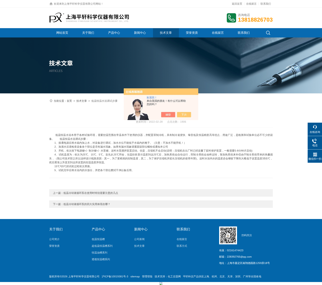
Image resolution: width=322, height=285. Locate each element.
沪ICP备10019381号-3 (115, 276)
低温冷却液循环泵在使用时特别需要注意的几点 (90, 192)
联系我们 (266, 3)
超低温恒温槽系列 (102, 245)
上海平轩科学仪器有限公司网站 (82, 3)
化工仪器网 (174, 276)
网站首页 (62, 32)
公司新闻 (139, 239)
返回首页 (237, 3)
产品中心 (114, 32)
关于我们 (88, 32)
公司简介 (54, 239)
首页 (69, 100)
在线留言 (251, 3)
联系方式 (182, 245)
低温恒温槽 (98, 239)
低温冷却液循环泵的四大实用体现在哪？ (86, 204)
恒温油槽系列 (99, 252)
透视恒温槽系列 (101, 259)
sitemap (135, 276)
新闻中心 (140, 32)
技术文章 (166, 32)
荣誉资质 (192, 32)
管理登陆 (147, 276)
